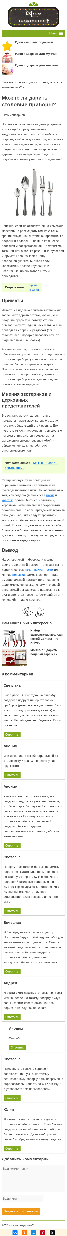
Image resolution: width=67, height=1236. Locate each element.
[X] (52, 1232)
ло (46, 569)
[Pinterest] (43, 1232)
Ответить (12, 734)
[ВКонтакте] (15, 1232)
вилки (38, 569)
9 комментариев (13, 115)
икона (50, 495)
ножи (29, 569)
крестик (7, 500)
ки (51, 569)
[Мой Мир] (33, 1232)
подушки (18, 574)
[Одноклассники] (24, 1232)
